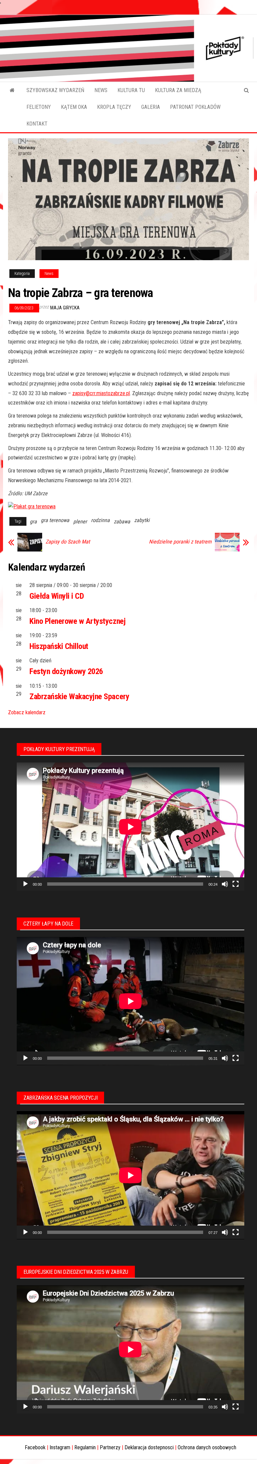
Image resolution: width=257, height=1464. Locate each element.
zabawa (122, 521)
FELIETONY (38, 107)
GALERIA (150, 107)
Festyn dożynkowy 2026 (66, 671)
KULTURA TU (131, 90)
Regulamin (85, 1447)
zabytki (142, 520)
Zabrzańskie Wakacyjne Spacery (79, 696)
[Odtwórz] (25, 884)
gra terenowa (55, 520)
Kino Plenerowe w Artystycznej (77, 621)
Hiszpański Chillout (58, 646)
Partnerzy (110, 1447)
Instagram (60, 1447)
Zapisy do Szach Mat (68, 542)
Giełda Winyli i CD (56, 596)
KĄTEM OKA (74, 107)
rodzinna (100, 520)
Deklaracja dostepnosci (149, 1447)
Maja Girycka (65, 307)
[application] (130, 826)
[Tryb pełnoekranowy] (235, 884)
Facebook (35, 1447)
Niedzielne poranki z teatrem (180, 542)
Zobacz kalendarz (27, 712)
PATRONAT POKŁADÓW (195, 107)
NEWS (100, 90)
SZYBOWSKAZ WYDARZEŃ (55, 90)
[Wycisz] (225, 884)
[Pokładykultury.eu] (12, 90)
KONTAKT (37, 124)
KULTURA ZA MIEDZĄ (178, 90)
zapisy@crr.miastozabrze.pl (101, 393)
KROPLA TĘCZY (114, 107)
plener (80, 521)
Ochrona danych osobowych (207, 1447)
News (49, 273)
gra (33, 521)
